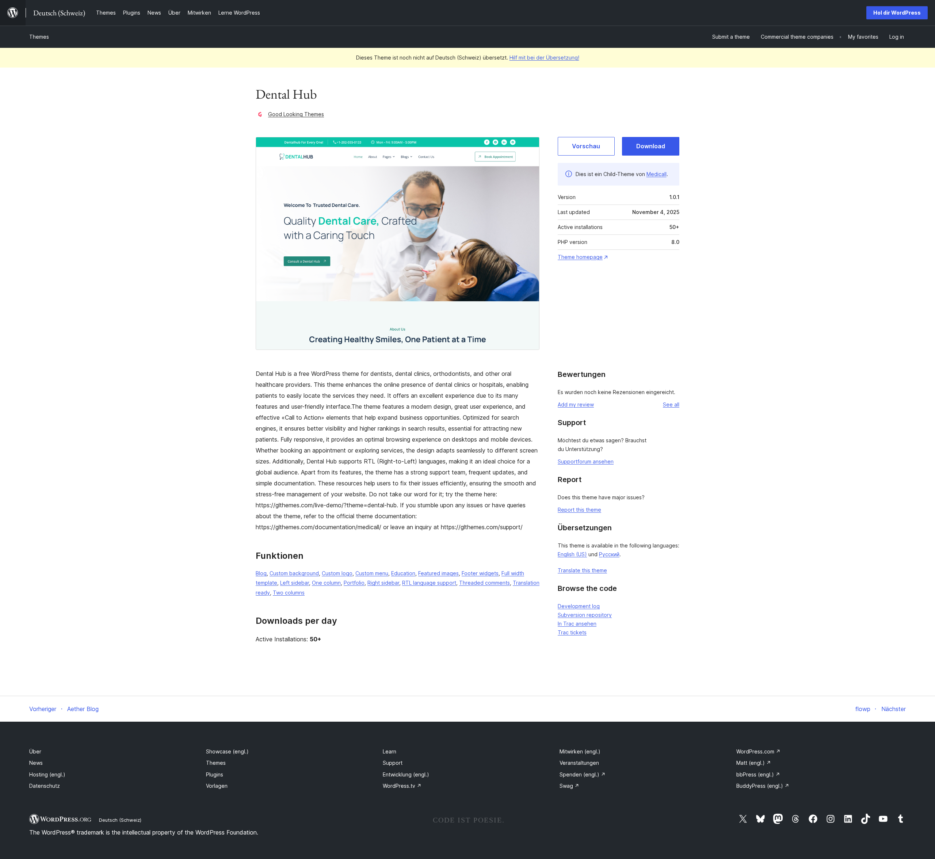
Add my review (576, 404)
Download (650, 146)
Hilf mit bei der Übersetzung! (544, 57)
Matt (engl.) (753, 763)
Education (403, 573)
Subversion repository (585, 615)
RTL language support (429, 583)
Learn (389, 751)
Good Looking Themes (296, 114)
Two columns (289, 592)
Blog (261, 573)
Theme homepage (580, 257)
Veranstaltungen (579, 763)
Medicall (656, 174)
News (36, 763)
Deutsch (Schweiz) (120, 820)
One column (326, 583)
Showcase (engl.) (227, 751)
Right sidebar (383, 583)
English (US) (572, 554)
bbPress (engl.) (758, 774)
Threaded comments (484, 583)
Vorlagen (217, 786)
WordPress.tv (402, 786)
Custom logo (337, 573)
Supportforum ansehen (586, 461)
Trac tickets (572, 632)
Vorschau (586, 146)
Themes (39, 37)
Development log (579, 606)
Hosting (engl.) (47, 774)
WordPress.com (758, 751)
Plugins (214, 774)
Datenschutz (44, 786)
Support (392, 763)
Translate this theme (582, 570)
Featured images (438, 573)
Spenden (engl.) (583, 774)
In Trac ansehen (577, 624)
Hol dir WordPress (897, 12)
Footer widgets (480, 573)
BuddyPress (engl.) (762, 786)
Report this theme (579, 510)
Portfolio (354, 583)
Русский (609, 554)
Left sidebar (294, 583)
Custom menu (371, 573)
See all (671, 404)
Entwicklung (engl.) (406, 774)
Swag (569, 786)
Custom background (294, 573)
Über (35, 751)
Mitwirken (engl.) (580, 751)
